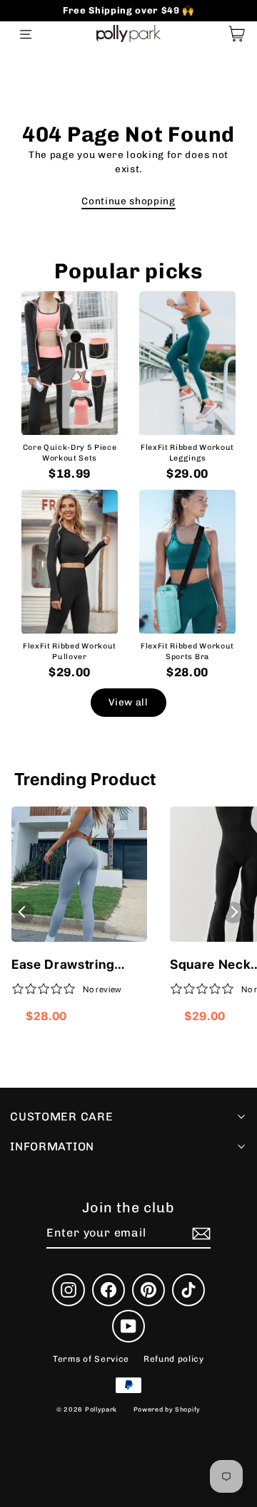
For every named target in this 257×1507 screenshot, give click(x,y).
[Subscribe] (199, 1234)
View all (128, 702)
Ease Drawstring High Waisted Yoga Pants (70, 965)
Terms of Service (91, 1359)
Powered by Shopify (167, 1409)
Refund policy (173, 1359)
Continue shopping (128, 200)
